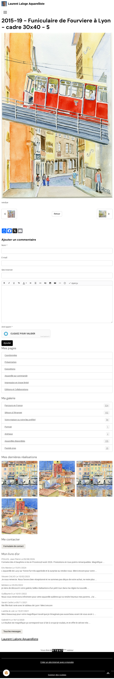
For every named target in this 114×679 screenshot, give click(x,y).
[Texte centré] (35, 283)
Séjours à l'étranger (56, 412)
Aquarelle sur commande (16, 376)
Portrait (56, 427)
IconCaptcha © (45, 336)
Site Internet (7, 270)
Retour (57, 214)
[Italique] (9, 283)
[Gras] (4, 283)
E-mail (4, 257)
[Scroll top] (108, 673)
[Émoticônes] (64, 283)
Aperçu (74, 283)
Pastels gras (56, 448)
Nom (3, 245)
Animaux (56, 434)
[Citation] (30, 283)
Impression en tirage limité (17, 382)
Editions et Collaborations (16, 389)
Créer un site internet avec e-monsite (57, 662)
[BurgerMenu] (5, 12)
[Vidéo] (55, 283)
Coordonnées (11, 355)
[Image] (50, 283)
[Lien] (40, 283)
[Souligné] (13, 283)
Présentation (10, 362)
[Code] (59, 283)
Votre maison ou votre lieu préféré (56, 419)
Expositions (10, 369)
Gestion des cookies (57, 675)
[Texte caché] (45, 283)
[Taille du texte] (18, 283)
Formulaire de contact (13, 546)
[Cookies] (6, 673)
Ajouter (7, 343)
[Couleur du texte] (24, 283)
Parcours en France (56, 405)
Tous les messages (12, 631)
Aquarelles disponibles (56, 441)
